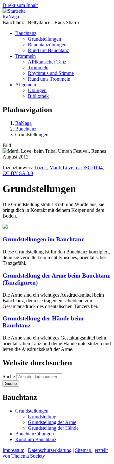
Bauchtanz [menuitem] (25, 33)
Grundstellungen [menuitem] (44, 39)
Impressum (13, 450)
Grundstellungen (31, 411)
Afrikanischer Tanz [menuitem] (47, 61)
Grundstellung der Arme (52, 422)
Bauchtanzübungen (34, 433)
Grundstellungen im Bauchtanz (43, 239)
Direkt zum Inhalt (20, 5)
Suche (9, 376)
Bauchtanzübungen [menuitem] (47, 44)
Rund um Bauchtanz (35, 439)
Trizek (40, 167)
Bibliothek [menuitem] (38, 96)
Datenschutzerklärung (50, 450)
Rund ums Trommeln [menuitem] (49, 79)
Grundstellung (42, 416)
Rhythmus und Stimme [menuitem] (51, 73)
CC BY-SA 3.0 (18, 173)
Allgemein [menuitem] (25, 84)
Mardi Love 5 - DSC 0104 (76, 167)
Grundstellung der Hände (53, 428)
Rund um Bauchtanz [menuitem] (48, 50)
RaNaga (11, 16)
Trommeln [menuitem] (25, 56)
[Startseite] (14, 11)
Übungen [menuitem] (37, 90)
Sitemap (83, 450)
